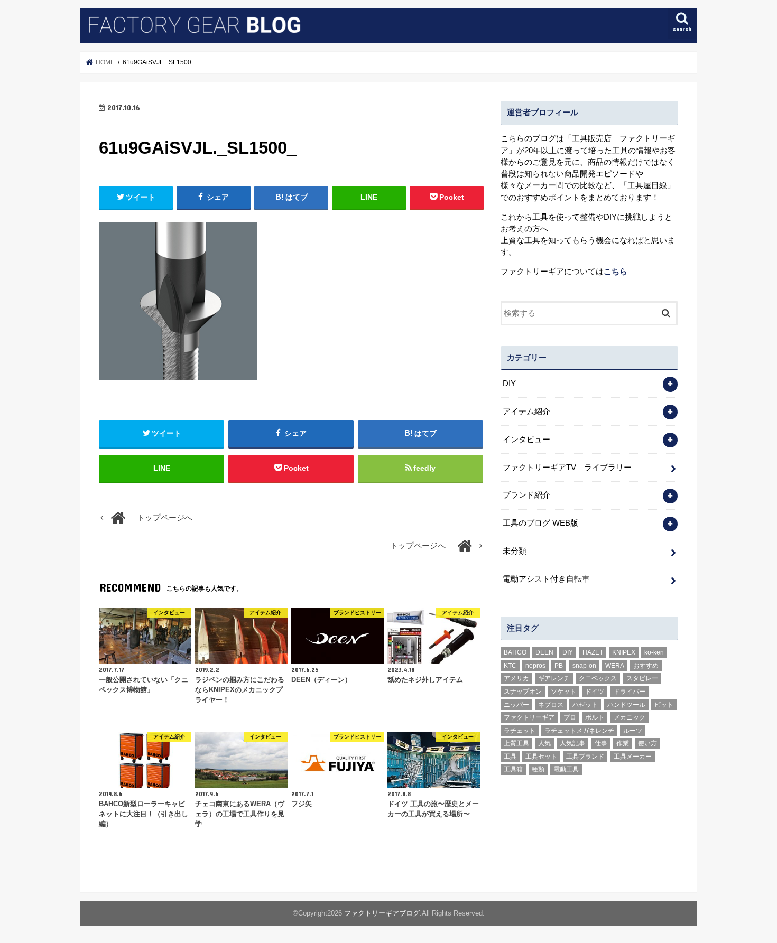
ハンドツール (626, 704)
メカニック (629, 717)
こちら (615, 271)
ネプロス (550, 704)
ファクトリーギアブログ (382, 913)
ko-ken (654, 652)
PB (558, 665)
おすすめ (646, 665)
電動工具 (566, 769)
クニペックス (598, 678)
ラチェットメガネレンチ (579, 730)
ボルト (594, 717)
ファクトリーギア (529, 717)
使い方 (647, 743)
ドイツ (594, 691)
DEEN (544, 652)
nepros (535, 665)
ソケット (563, 691)
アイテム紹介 (526, 411)
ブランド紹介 (526, 495)
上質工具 (516, 743)
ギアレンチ (554, 678)
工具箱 (513, 769)
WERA (614, 665)
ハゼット (585, 704)
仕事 (601, 743)
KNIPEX (623, 652)
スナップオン (523, 691)
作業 (622, 743)
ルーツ (632, 730)
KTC (510, 665)
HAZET (592, 652)
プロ (569, 717)
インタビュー (526, 439)
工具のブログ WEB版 (540, 523)
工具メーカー (633, 756)
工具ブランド (585, 756)
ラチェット (519, 730)
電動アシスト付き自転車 (546, 579)
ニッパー (516, 704)
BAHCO (515, 652)
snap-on (584, 665)
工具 (510, 756)
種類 (538, 769)
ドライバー (629, 691)
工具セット (541, 756)
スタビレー (642, 678)
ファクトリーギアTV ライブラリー (567, 467)
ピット (663, 704)
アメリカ (516, 678)
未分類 (514, 551)
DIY (509, 383)
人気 (544, 743)
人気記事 (572, 743)
